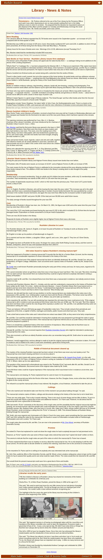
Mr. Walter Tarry (38, 152)
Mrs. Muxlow (11, 127)
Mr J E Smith (26, 464)
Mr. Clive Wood (67, 422)
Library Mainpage (52, 552)
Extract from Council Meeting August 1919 (31, 18)
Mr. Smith (10, 267)
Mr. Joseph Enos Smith (73, 357)
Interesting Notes (68, 466)
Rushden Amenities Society (55, 330)
